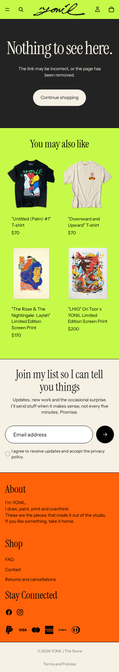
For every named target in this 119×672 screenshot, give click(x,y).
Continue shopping (59, 97)
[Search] (21, 9)
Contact (13, 569)
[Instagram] (20, 612)
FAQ (9, 559)
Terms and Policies (59, 664)
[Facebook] (9, 612)
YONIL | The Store (66, 651)
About (15, 489)
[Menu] (7, 9)
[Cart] (111, 9)
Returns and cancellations (30, 579)
